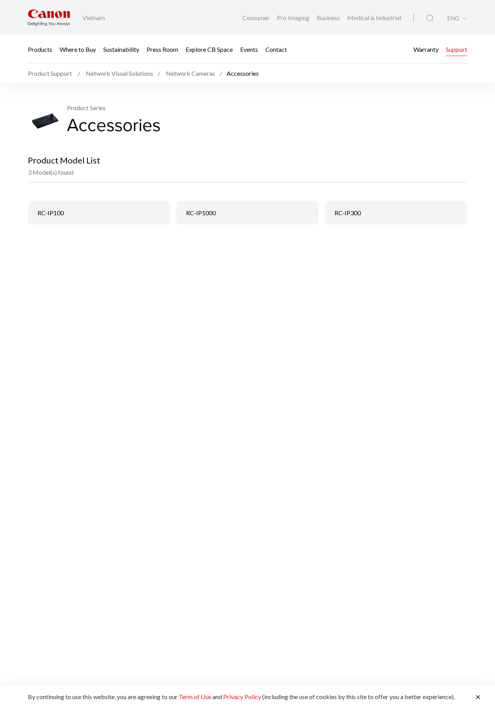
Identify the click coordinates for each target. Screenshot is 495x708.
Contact (276, 49)
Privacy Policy (242, 696)
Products (40, 49)
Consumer (256, 17)
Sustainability (121, 49)
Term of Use (195, 696)
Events (249, 49)
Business (329, 17)
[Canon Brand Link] (49, 17)
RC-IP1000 (201, 212)
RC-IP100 (51, 212)
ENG (453, 18)
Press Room (162, 49)
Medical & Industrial (374, 17)
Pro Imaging (294, 17)
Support (456, 49)
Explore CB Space (209, 49)
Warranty (426, 49)
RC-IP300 (348, 212)
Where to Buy (78, 49)
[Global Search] (430, 18)
